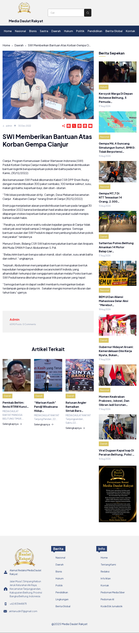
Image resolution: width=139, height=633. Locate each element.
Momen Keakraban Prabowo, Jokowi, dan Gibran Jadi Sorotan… (114, 401)
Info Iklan (106, 578)
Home (6, 45)
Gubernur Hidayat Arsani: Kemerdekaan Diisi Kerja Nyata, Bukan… (116, 351)
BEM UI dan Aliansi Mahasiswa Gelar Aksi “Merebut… (113, 301)
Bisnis (59, 571)
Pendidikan (62, 592)
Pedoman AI (107, 599)
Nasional (104, 137)
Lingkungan (62, 599)
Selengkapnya (10, 423)
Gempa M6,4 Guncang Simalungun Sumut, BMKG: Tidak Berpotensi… (117, 147)
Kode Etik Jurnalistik (112, 606)
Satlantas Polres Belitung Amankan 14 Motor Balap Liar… (116, 247)
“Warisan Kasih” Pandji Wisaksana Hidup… (46, 406)
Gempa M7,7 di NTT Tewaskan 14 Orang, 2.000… (110, 197)
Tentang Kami (108, 564)
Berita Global (63, 606)
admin (9, 126)
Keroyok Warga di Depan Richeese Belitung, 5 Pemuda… (116, 97)
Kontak (105, 585)
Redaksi (105, 571)
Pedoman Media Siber (113, 592)
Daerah (19, 45)
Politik (59, 585)
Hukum (103, 87)
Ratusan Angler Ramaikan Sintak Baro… (76, 406)
